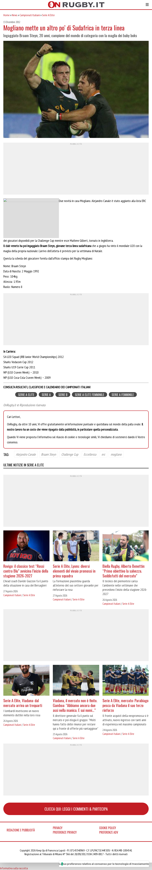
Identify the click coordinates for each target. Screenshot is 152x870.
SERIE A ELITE (26, 394)
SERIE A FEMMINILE (123, 394)
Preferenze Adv (108, 832)
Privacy (57, 828)
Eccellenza (90, 454)
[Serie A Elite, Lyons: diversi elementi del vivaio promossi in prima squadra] (76, 546)
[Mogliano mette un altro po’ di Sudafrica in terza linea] (76, 90)
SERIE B (62, 394)
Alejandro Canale (26, 454)
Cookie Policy (107, 828)
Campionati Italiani (30, 15)
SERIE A (46, 394)
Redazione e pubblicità (21, 830)
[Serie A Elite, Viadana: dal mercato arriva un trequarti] (26, 681)
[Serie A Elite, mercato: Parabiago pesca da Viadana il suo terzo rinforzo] (126, 681)
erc (103, 454)
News (14, 15)
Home (6, 15)
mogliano (116, 454)
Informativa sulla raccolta (14, 868)
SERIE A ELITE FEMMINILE (89, 394)
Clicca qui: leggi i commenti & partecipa (76, 809)
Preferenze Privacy (65, 832)
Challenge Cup (69, 454)
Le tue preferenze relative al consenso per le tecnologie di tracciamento (104, 863)
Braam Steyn (48, 454)
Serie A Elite (48, 15)
